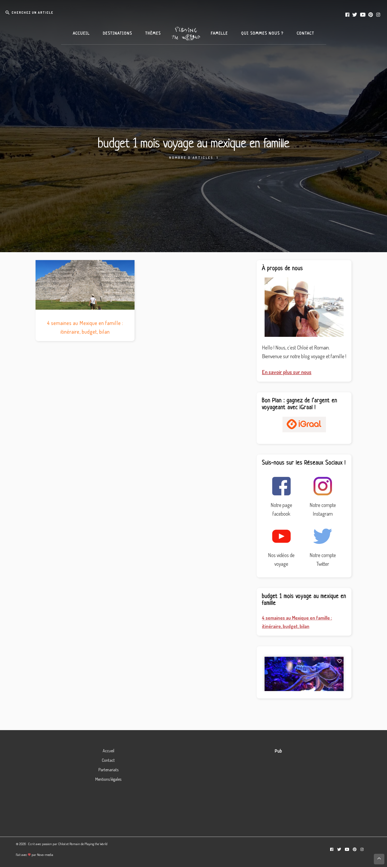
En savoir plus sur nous (286, 371)
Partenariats (108, 769)
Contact (108, 760)
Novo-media (45, 854)
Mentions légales (108, 779)
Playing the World (96, 844)
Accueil (108, 750)
